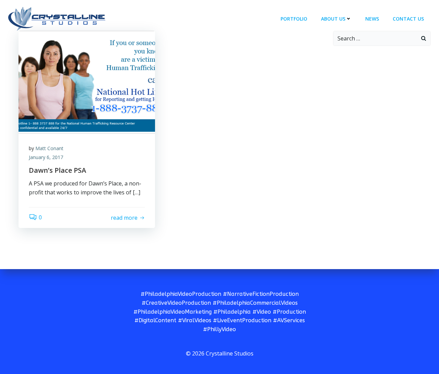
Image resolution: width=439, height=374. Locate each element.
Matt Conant (49, 148)
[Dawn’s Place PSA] (87, 81)
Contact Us (408, 18)
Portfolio (294, 18)
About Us (333, 18)
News (372, 18)
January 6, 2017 (46, 157)
